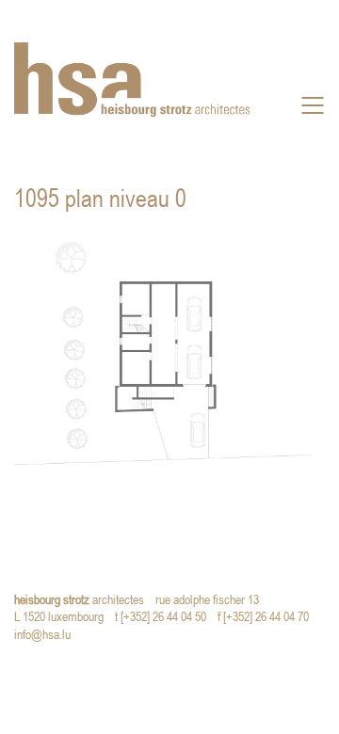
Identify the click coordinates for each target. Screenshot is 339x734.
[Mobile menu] (313, 105)
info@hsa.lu (46, 636)
